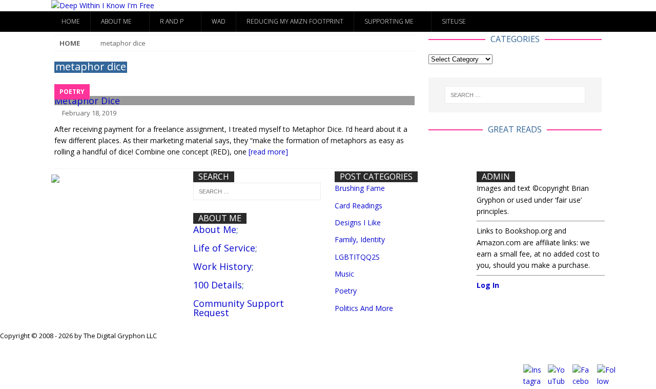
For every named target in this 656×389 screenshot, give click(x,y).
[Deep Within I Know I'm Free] (102, 5)
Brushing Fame (360, 188)
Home (70, 21)
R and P (171, 21)
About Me (116, 21)
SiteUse (454, 21)
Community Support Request (238, 308)
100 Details (217, 285)
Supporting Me (389, 21)
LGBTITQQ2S (357, 257)
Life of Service (224, 248)
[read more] (268, 152)
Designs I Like (358, 222)
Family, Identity (360, 239)
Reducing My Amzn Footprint (295, 21)
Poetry (346, 291)
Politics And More (364, 308)
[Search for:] (515, 95)
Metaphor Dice (87, 100)
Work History (222, 266)
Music (344, 274)
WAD (218, 21)
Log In (488, 285)
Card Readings (358, 205)
